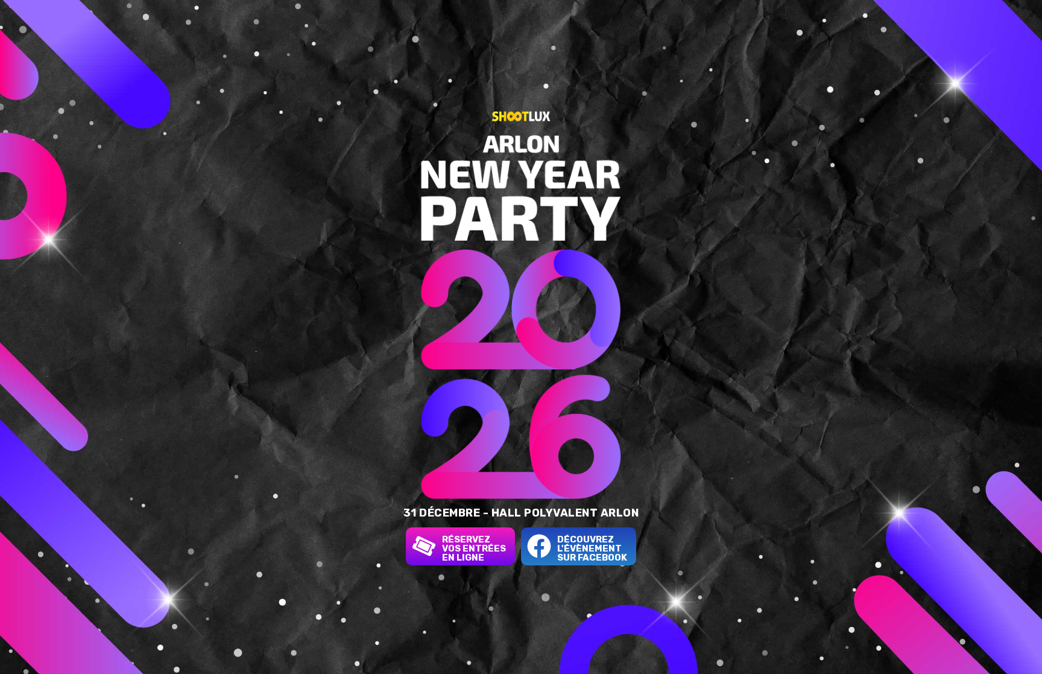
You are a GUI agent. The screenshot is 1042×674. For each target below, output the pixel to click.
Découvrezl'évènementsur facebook (592, 548)
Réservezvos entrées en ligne (474, 548)
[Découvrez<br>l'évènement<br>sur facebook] (539, 546)
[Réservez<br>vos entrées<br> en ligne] (424, 546)
